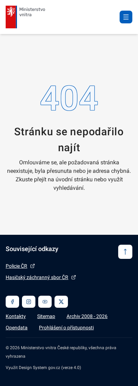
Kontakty (16, 316)
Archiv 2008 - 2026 (87, 316)
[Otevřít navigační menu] (126, 17)
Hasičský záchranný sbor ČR (37, 277)
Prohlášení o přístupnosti (66, 327)
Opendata (17, 327)
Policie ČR (16, 266)
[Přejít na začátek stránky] (125, 252)
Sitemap (46, 316)
